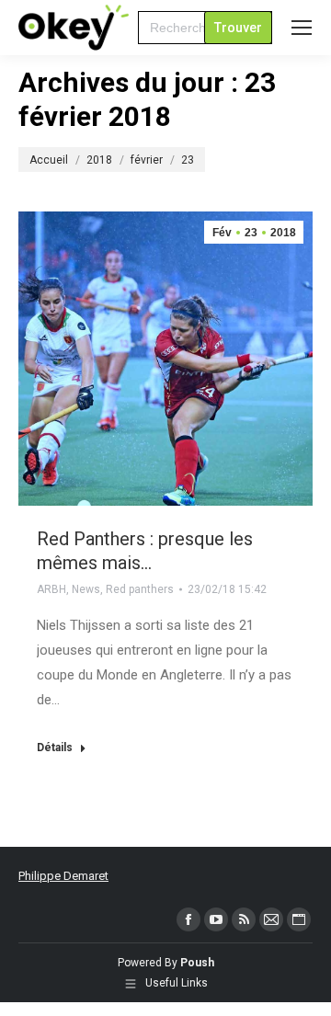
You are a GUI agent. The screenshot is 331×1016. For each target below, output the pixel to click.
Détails (55, 747)
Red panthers (140, 589)
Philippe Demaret (63, 876)
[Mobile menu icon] (302, 28)
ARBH (51, 589)
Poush (197, 962)
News (86, 589)
